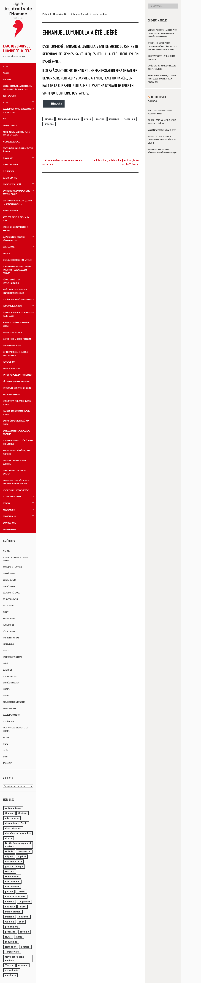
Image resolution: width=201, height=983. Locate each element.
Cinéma (22, 813)
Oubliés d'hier (8, 721)
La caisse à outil (9, 523)
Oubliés (9, 921)
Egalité (22, 856)
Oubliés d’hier (8, 171)
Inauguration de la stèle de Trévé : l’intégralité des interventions (16, 482)
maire (22, 906)
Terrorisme (7, 763)
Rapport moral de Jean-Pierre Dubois (17, 375)
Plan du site (8, 158)
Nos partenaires (9, 529)
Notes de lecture (9, 708)
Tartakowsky (12, 952)
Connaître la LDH (9, 516)
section (25, 947)
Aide (4, 118)
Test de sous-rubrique (11, 394)
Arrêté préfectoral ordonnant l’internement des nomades (15, 291)
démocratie (24, 851)
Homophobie (12, 876)
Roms (19, 937)
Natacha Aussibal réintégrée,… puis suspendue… (16, 452)
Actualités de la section (12, 567)
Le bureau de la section (12, 345)
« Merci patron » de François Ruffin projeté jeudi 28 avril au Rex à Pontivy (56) (162, 78)
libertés (9, 901)
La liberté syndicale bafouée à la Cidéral (16, 422)
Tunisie (9, 965)
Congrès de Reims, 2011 (12, 184)
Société (5, 750)
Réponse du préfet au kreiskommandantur (11, 281)
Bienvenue (7, 79)
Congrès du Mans (9, 586)
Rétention (10, 947)
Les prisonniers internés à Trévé (16, 490)
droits (8, 838)
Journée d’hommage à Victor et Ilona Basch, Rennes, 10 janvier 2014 (17, 88)
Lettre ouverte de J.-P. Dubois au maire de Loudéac (15, 354)
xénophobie (11, 970)
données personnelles (18, 833)
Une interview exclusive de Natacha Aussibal (17, 403)
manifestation (13, 911)
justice (9, 891)
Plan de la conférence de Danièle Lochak (16, 324)
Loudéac (10, 906)
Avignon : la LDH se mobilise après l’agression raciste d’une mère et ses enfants (162, 139)
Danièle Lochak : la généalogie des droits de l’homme (16, 192)
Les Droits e (7, 670)
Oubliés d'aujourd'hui (11, 715)
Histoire (9, 871)
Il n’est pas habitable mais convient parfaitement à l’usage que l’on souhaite (17, 269)
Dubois (9, 851)
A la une (6, 551)
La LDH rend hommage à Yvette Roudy (162, 130)
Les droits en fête (10, 178)
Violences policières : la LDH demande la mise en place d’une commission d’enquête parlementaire (162, 33)
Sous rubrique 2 (9, 246)
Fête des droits (9, 631)
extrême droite (13, 861)
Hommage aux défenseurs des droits (17, 388)
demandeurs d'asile (16, 823)
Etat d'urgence (8, 605)
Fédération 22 (8, 625)
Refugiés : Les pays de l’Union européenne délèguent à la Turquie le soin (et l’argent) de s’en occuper (162, 46)
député (9, 856)
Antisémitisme (13, 808)
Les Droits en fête (10, 676)
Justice (5, 650)
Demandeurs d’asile (10, 164)
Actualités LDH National (157, 98)
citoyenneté (12, 818)
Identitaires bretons (11, 638)
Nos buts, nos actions (11, 368)
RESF (8, 937)
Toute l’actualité (9, 96)
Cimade (9, 813)
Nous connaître (9, 510)
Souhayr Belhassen (10, 210)
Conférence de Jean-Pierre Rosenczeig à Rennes (18, 150)
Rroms (5, 744)
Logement (6, 695)
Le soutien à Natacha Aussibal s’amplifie (14, 462)
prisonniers (11, 926)
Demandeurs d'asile (10, 599)
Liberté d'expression (11, 683)
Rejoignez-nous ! (9, 362)
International (8, 644)
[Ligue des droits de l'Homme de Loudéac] (18, 38)
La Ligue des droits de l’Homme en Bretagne (16, 229)
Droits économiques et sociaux (18, 845)
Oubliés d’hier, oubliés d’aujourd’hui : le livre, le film (18, 110)
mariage (9, 916)
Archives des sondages (11, 141)
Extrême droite (9, 618)
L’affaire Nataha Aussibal (13, 306)
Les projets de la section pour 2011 (17, 339)
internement (12, 886)
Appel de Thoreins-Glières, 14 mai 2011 (16, 219)
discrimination (13, 828)
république (11, 942)
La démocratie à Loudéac (12, 657)
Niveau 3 (6, 253)
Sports (5, 757)
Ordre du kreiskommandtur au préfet (17, 260)
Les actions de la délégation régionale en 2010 (14, 239)
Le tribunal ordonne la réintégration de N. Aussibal (18, 442)
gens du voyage (14, 866)
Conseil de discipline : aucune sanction (14, 472)
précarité (10, 931)
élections (10, 975)
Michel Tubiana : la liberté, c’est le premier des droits (16, 134)
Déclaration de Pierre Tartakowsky (17, 381)
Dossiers (6, 503)
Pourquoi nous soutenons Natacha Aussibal (16, 413)
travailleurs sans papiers (14, 958)
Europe (5, 612)
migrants (24, 916)
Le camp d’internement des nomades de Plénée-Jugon (18, 314)
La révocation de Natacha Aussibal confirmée (16, 432)
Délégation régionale (11, 593)
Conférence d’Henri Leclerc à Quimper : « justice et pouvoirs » (17, 202)
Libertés (6, 689)
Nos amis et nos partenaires (14, 702)
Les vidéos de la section (12, 496)
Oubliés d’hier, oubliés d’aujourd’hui (17, 299)
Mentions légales (9, 125)
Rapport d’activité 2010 (12, 332)
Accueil (6, 66)
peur (21, 921)
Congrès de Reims (9, 580)
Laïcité (5, 663)
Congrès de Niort (9, 573)
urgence (22, 965)
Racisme (6, 737)
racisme (24, 931)
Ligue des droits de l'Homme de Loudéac (17, 48)
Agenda (6, 73)
